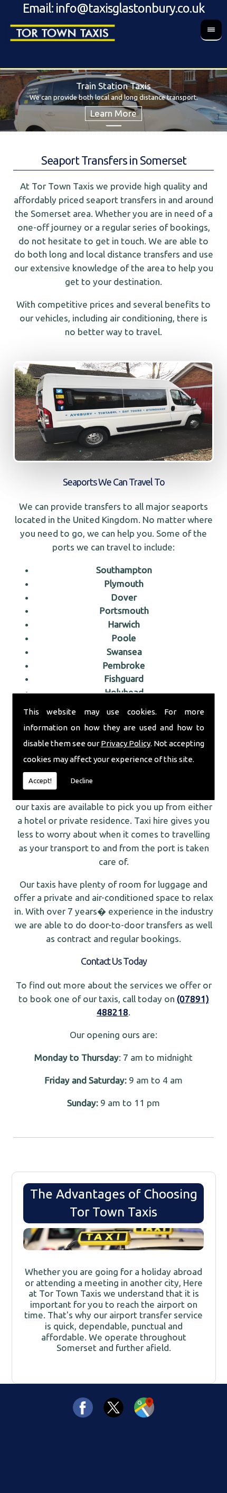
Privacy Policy (125, 743)
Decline (82, 780)
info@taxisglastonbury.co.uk (130, 8)
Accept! (40, 780)
